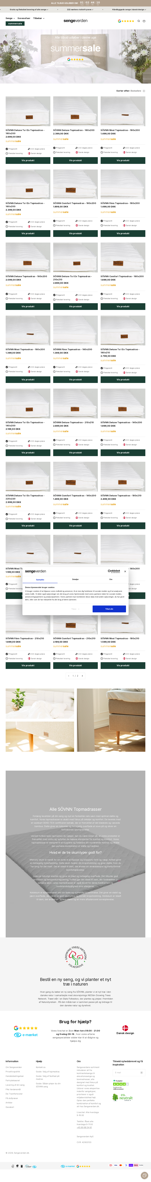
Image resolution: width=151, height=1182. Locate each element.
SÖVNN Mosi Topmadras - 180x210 (120, 638)
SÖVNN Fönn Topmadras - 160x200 (72, 349)
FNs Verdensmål (13, 1089)
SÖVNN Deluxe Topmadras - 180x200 (74, 130)
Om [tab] (110, 579)
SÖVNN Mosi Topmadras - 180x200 (120, 130)
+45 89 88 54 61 (84, 1127)
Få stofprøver (12, 1098)
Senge (9, 18)
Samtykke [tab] (40, 580)
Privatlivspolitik (13, 1071)
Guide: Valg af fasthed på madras (47, 1077)
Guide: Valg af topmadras (48, 1071)
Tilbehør (37, 18)
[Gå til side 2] (82, 676)
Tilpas (73, 609)
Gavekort (10, 1107)
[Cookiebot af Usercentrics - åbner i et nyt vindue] (109, 571)
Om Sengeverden (14, 1067)
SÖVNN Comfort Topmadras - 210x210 (74, 638)
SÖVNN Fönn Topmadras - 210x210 (25, 638)
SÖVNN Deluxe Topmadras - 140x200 (121, 422)
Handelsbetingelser (15, 1076)
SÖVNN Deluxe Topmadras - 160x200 (26, 276)
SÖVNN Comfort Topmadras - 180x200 (74, 203)
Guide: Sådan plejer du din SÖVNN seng (48, 1085)
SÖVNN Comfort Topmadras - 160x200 (122, 276)
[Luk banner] (125, 571)
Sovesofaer (24, 18)
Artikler (9, 1102)
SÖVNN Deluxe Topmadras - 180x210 (121, 495)
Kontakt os (40, 1067)
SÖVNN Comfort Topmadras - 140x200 (74, 495)
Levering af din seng (15, 1085)
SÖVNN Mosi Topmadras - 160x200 (25, 349)
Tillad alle (109, 609)
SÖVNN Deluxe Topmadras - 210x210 (73, 422)
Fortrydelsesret (13, 1080)
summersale (15, 23)
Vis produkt (28, 160)
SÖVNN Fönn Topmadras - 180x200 (120, 203)
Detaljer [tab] (75, 579)
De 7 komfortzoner (14, 1094)
